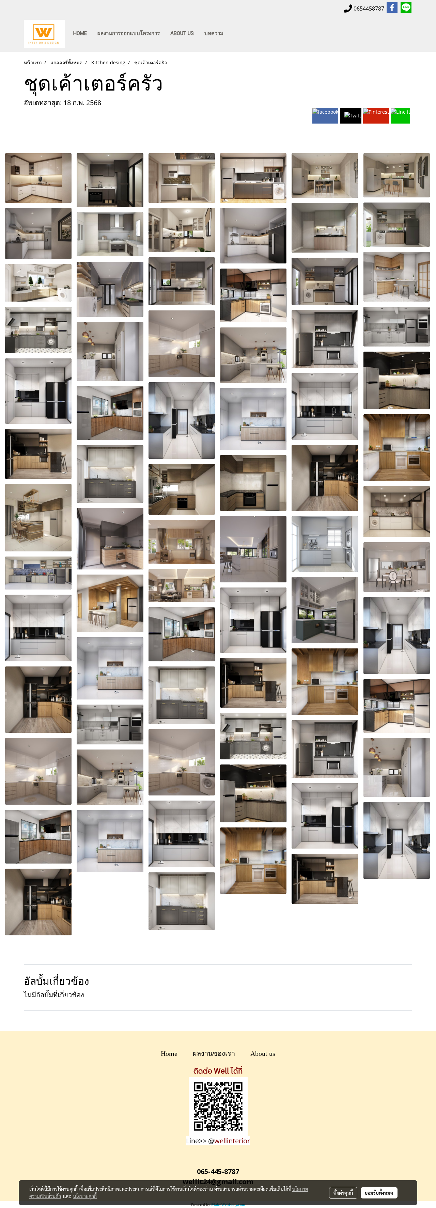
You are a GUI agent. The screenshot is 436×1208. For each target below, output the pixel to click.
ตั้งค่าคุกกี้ (343, 1193)
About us (262, 1053)
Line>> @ (218, 1140)
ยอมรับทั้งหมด (379, 1193)
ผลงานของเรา (214, 1053)
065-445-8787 (218, 1171)
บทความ (213, 33)
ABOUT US (182, 33)
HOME (80, 33)
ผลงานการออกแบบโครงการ (128, 33)
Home (169, 1053)
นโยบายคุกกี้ (85, 1196)
